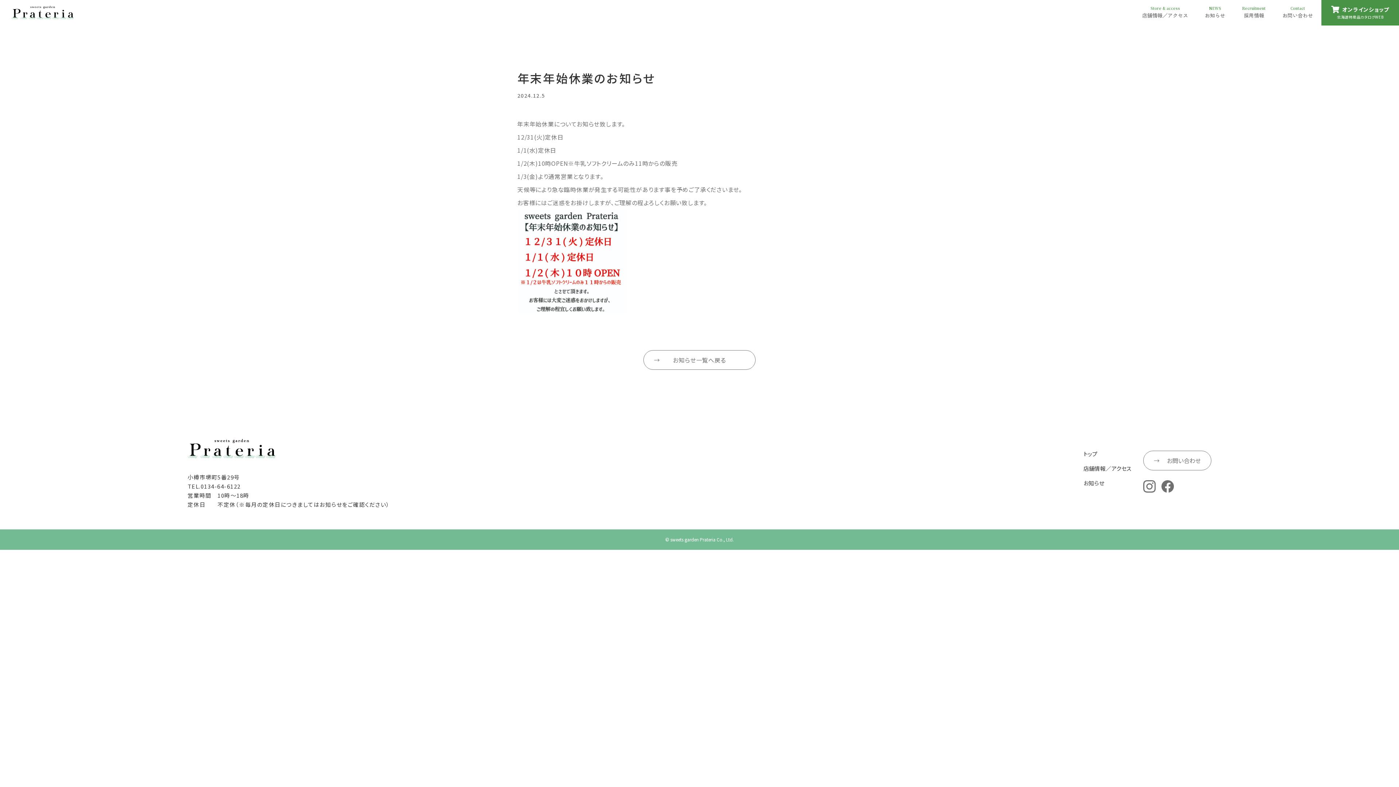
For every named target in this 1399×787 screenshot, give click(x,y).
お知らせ (1094, 483)
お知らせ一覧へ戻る (699, 360)
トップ (1090, 454)
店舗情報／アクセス (1107, 468)
